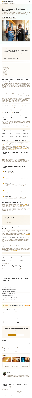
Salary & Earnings (5, 71)
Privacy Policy (21, 395)
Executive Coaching (19, 385)
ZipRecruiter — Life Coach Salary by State (23, 343)
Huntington (3, 272)
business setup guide (14, 250)
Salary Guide (10, 388)
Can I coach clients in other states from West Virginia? (9, 291)
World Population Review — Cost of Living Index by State (9, 348)
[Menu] (29, 1)
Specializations (4, 69)
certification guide (25, 126)
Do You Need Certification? (6, 68)
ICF (17, 122)
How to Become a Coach (5, 70)
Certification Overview (5, 67)
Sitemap (25, 390)
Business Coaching (19, 390)
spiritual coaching (24, 148)
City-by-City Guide (5, 74)
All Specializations (19, 392)
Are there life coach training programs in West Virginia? (9, 293)
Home (2, 3)
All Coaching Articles (26, 355)
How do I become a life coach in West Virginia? (8, 295)
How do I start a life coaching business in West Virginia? (9, 289)
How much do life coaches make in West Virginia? (8, 285)
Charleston (3, 270)
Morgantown (4, 274)
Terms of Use (25, 395)
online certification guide (26, 234)
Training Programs (5, 72)
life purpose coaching (14, 148)
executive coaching (18, 146)
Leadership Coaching (19, 391)
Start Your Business (5, 73)
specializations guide (12, 149)
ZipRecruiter (25, 204)
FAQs (3, 75)
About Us (25, 385)
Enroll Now (26, 305)
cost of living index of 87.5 (21, 205)
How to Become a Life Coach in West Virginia (9, 3)
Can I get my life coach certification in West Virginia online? (9, 297)
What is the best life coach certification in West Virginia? (9, 287)
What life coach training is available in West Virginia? (8, 299)
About (18, 395)
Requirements (11, 387)
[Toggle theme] (28, 1)
